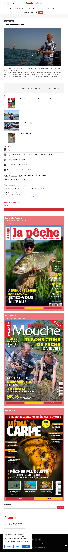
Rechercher (8, 504)
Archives (53, 308)
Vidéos (35, 12)
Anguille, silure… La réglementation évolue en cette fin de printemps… (26, 188)
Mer (34, 8)
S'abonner (34, 308)
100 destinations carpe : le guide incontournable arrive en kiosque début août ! (30, 154)
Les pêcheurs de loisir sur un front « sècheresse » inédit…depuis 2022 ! (26, 175)
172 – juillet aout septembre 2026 (17, 159)
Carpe (30, 8)
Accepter (26, 546)
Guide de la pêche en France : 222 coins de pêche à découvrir (38, 99)
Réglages (9, 546)
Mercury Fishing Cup (28, 12)
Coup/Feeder (49, 8)
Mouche (38, 8)
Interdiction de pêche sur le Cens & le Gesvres (19, 184)
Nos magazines (11, 8)
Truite (43, 8)
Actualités (18, 8)
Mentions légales (40, 543)
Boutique (41, 12)
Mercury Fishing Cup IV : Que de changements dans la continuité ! (39, 123)
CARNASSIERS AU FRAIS (27, 111)
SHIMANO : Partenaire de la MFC (17, 149)
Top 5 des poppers (25, 133)
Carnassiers (25, 8)
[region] (17, 540)
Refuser (17, 546)
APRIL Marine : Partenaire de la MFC (18, 164)
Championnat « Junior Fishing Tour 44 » (17, 179)
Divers (12, 21)
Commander (48, 498)
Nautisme (55, 8)
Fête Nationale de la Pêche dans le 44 (16, 193)
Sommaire (14, 308)
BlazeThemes (42, 547)
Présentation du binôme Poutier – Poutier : (20, 170)
